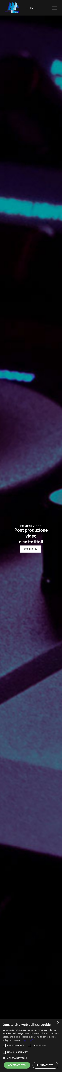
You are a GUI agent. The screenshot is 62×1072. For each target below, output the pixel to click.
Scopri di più (30, 549)
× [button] (58, 1022)
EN (31, 8)
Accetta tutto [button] (17, 1065)
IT (27, 8)
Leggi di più (27, 1040)
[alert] (31, 1045)
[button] (4, 1045)
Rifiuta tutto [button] (45, 1065)
